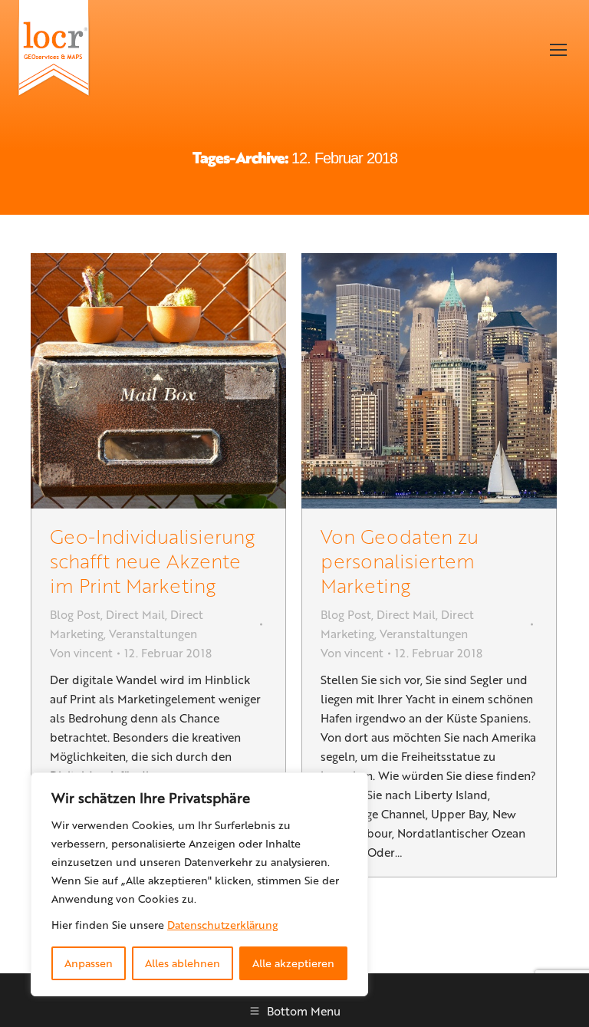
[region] (199, 884)
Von (81, 652)
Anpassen (88, 963)
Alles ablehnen (182, 963)
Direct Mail (135, 614)
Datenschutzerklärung (222, 924)
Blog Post (75, 614)
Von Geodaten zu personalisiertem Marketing (400, 560)
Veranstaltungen (153, 633)
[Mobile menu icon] (558, 50)
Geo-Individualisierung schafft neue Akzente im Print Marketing (152, 560)
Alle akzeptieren (293, 963)
